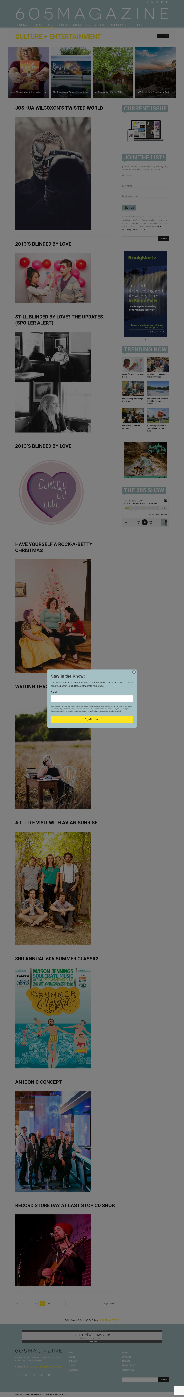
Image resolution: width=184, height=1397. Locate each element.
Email (54, 692)
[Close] (134, 672)
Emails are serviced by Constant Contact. (106, 711)
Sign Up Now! (92, 719)
